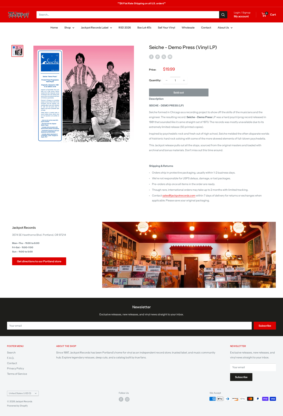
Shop (67, 27)
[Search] (223, 14)
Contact (206, 27)
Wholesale (188, 27)
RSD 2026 (125, 27)
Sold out (178, 92)
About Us (223, 27)
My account (241, 16)
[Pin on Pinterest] (157, 56)
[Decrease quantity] (166, 80)
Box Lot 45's (144, 27)
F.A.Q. (10, 358)
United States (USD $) (20, 393)
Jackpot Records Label (94, 27)
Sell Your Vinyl (166, 27)
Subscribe (265, 325)
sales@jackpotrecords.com (178, 195)
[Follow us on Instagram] (127, 399)
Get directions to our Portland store (39, 261)
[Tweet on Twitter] (163, 56)
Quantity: (155, 80)
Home (54, 27)
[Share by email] (170, 56)
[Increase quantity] (183, 80)
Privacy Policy (15, 368)
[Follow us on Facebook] (121, 399)
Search (11, 352)
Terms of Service (17, 373)
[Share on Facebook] (151, 56)
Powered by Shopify (17, 405)
